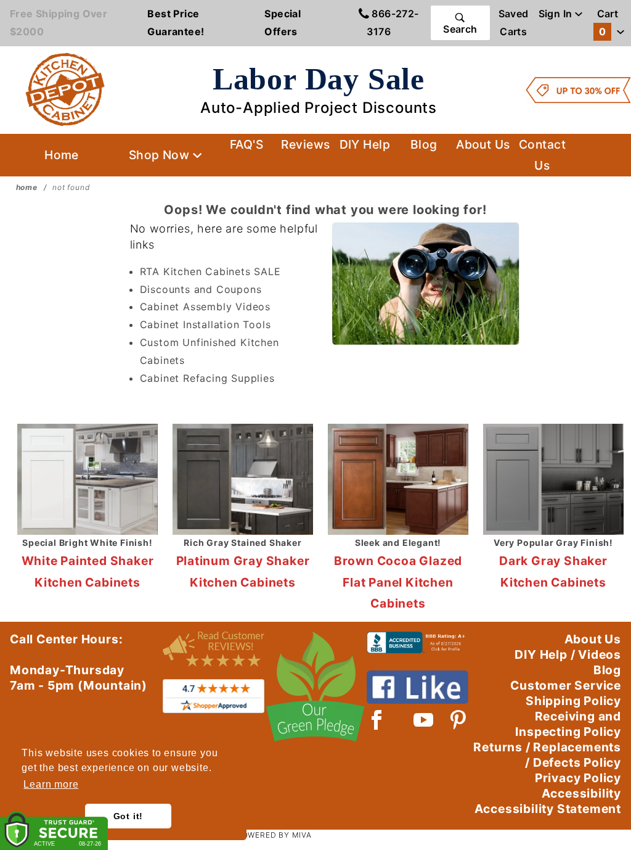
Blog (424, 144)
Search (460, 29)
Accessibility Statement (547, 808)
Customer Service (565, 685)
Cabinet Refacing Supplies (207, 378)
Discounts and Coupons (201, 289)
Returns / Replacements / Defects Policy (547, 755)
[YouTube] (423, 720)
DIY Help (365, 144)
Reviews (305, 144)
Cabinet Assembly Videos (205, 306)
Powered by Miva (274, 835)
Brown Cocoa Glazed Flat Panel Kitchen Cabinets (398, 582)
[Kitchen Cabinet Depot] (65, 89)
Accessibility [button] (581, 793)
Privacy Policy (578, 777)
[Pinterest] (458, 720)
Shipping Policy (573, 700)
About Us (483, 144)
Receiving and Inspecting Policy (568, 724)
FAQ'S (246, 144)
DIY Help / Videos (568, 654)
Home (61, 154)
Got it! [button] (128, 816)
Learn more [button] (50, 784)
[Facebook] (377, 720)
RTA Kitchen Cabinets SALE (210, 271)
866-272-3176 (392, 22)
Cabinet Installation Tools (205, 324)
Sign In (557, 13)
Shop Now (161, 154)
